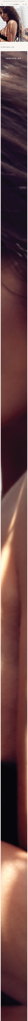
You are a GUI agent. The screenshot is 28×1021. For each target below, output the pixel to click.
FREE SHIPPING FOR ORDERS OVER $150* (14, 1)
